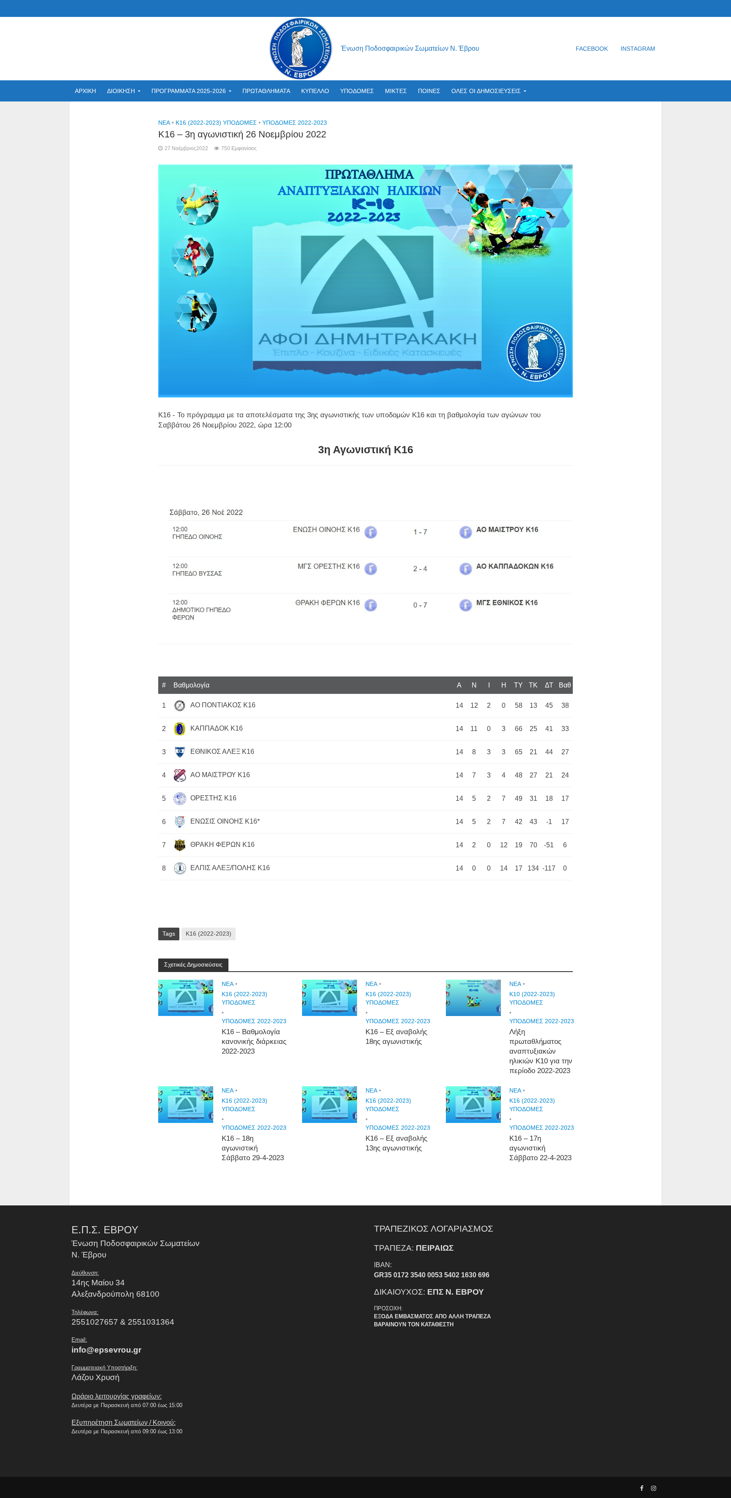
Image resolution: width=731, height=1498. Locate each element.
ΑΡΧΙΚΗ (85, 91)
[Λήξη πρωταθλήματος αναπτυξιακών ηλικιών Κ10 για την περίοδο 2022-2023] (473, 997)
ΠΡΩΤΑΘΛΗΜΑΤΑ (266, 91)
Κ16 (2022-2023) (208, 933)
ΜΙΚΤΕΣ (396, 91)
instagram (638, 48)
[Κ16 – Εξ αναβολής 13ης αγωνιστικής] (329, 1104)
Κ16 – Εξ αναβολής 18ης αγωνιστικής (396, 1037)
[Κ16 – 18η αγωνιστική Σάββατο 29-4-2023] (185, 1104)
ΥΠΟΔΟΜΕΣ (357, 91)
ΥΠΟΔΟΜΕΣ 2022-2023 (294, 122)
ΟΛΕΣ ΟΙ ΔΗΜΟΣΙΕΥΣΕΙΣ (486, 91)
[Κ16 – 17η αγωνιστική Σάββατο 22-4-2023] (473, 1104)
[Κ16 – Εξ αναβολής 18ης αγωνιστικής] (329, 997)
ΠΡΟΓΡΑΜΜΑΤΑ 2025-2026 (188, 91)
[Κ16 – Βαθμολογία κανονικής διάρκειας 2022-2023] (185, 997)
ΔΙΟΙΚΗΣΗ (121, 91)
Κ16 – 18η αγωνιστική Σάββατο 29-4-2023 (253, 1148)
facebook (592, 48)
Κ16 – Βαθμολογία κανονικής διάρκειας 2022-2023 (254, 1041)
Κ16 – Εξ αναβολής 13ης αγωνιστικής (396, 1143)
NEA (164, 122)
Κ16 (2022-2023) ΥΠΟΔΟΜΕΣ (216, 122)
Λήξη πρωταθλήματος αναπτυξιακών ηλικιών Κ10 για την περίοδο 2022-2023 (540, 1051)
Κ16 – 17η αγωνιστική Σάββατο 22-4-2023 (540, 1148)
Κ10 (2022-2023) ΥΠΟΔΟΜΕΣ (532, 998)
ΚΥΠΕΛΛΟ (315, 91)
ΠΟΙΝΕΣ (429, 91)
